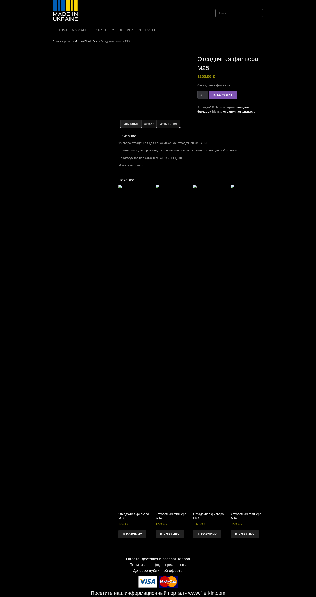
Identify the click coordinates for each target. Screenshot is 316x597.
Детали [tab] (149, 123)
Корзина (126, 30)
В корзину (223, 94)
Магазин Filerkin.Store (93, 31)
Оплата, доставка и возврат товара (158, 559)
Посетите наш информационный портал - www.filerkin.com (158, 593)
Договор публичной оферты (158, 570)
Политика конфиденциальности (158, 565)
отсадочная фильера (239, 111)
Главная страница (62, 41)
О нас (62, 30)
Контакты (146, 30)
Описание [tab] (131, 123)
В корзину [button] (132, 534)
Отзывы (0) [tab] (168, 123)
